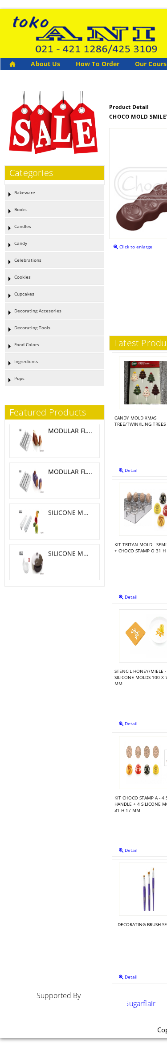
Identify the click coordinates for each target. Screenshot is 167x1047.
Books (20, 209)
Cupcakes (24, 294)
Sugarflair (133, 1003)
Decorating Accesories (37, 311)
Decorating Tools (32, 327)
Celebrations (27, 260)
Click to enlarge (135, 247)
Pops (19, 378)
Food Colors (26, 344)
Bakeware (24, 192)
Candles (22, 226)
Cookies (22, 277)
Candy (20, 243)
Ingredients (26, 361)
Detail (130, 470)
